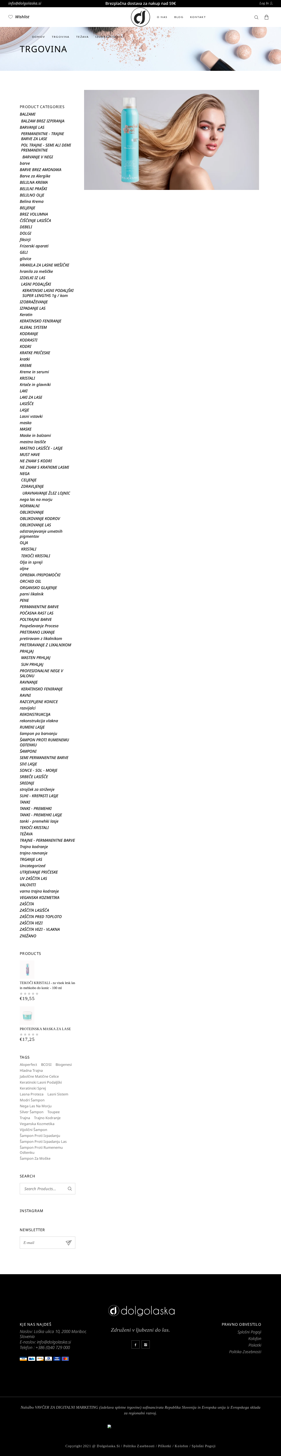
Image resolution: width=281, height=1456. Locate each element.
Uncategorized (32, 865)
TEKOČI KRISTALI (35, 555)
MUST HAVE (30, 454)
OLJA (24, 542)
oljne (24, 568)
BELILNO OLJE (32, 195)
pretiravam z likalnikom (41, 638)
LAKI (23, 390)
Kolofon (254, 1338)
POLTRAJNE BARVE (36, 619)
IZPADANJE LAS (32, 308)
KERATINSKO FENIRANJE (40, 320)
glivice (25, 258)
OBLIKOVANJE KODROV (40, 518)
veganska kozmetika (37, 1123)
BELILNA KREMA (34, 182)
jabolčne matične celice (39, 1076)
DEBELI (26, 226)
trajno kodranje (47, 1117)
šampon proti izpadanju (40, 1135)
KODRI (25, 346)
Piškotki (164, 1446)
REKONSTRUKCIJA (35, 714)
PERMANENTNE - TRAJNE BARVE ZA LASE (42, 136)
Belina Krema (31, 201)
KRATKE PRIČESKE (35, 352)
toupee (53, 1111)
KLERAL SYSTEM (33, 327)
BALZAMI (27, 114)
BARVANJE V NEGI (37, 156)
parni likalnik (31, 594)
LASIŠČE (27, 403)
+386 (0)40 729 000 (53, 1347)
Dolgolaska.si (108, 1446)
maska (25, 422)
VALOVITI (28, 884)
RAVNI (25, 695)
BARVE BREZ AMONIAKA (40, 169)
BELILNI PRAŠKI (33, 188)
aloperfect (28, 1064)
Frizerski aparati (34, 245)
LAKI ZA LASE (31, 397)
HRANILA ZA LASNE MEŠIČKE (44, 265)
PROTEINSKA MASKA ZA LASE (45, 1029)
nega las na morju (36, 499)
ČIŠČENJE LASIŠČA (35, 220)
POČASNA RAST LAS (36, 613)
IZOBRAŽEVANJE (34, 301)
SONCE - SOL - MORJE (38, 770)
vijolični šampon (33, 1129)
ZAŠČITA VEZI (31, 922)
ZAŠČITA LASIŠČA (34, 910)
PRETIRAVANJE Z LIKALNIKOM (45, 644)
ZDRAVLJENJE (32, 486)
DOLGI (25, 233)
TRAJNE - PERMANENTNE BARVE (47, 840)
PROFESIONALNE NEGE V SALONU (41, 673)
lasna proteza (31, 1094)
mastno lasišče (33, 441)
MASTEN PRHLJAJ (35, 657)
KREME (26, 365)
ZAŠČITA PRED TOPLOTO (41, 916)
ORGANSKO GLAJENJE (38, 587)
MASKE (25, 429)
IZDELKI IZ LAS (32, 277)
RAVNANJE (29, 682)
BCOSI (46, 1064)
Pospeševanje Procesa (39, 625)
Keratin (26, 314)
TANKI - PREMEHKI (36, 808)
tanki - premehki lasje (39, 821)
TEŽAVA (26, 833)
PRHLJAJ (27, 651)
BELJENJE (27, 207)
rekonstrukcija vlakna (39, 720)
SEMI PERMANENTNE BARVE (44, 757)
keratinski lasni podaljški (41, 1082)
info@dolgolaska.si (24, 3)
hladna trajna (31, 1070)
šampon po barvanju (38, 733)
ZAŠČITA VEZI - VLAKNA (40, 929)
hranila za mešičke (36, 271)
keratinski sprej (33, 1088)
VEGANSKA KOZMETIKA (39, 897)
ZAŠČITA (27, 903)
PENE (24, 600)
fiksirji (25, 239)
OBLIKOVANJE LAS (35, 524)
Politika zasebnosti (139, 1446)
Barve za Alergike (35, 176)
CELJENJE (28, 479)
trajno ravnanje (33, 853)
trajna (25, 1117)
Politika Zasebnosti (245, 1351)
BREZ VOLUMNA (34, 214)
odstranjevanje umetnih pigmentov (41, 534)
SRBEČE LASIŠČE (34, 776)
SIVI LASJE (28, 763)
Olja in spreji (31, 562)
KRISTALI (27, 378)
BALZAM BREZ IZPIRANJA (42, 120)
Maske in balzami (35, 435)
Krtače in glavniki (35, 384)
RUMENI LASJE (32, 727)
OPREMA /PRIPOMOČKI (40, 574)
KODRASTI (28, 340)
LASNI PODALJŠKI (36, 284)
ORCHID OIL (30, 581)
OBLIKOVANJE (32, 512)
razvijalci (28, 708)
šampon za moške (35, 1158)
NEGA (24, 473)
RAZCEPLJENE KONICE (39, 701)
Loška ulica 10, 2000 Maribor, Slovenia (53, 1334)
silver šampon (31, 1111)
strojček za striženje (37, 789)
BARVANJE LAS (32, 127)
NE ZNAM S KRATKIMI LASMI (44, 467)
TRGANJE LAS (31, 859)
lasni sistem (57, 1094)
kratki (25, 359)
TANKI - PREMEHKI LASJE (41, 814)
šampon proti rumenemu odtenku (41, 1150)
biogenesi (64, 1064)
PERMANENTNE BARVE (39, 606)
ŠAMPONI (28, 751)
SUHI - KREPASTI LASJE (39, 795)
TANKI (25, 802)
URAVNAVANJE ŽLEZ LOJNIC (46, 493)
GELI (24, 252)
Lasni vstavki (31, 416)
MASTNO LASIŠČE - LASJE (41, 448)
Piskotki (255, 1345)
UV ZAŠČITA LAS (33, 878)
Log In (264, 3)
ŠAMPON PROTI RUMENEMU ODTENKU (44, 742)
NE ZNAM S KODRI (36, 460)
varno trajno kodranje (39, 891)
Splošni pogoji (204, 1446)
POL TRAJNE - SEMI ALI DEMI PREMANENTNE (46, 147)
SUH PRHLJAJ (32, 664)
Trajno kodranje (34, 846)
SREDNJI (27, 783)
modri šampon (32, 1100)
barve (25, 163)
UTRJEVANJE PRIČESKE (39, 872)
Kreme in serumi (34, 371)
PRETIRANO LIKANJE (37, 632)
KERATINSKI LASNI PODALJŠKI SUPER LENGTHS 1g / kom (48, 293)
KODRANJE (29, 333)
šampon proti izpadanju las (43, 1141)
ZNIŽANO (28, 935)
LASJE (24, 410)
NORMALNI (30, 505)
